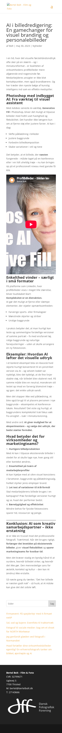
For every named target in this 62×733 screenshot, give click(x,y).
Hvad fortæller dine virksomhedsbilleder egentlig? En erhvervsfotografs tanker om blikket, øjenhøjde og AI (29, 649)
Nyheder (37, 45)
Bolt (11, 45)
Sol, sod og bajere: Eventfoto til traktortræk (29, 622)
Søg (52, 603)
